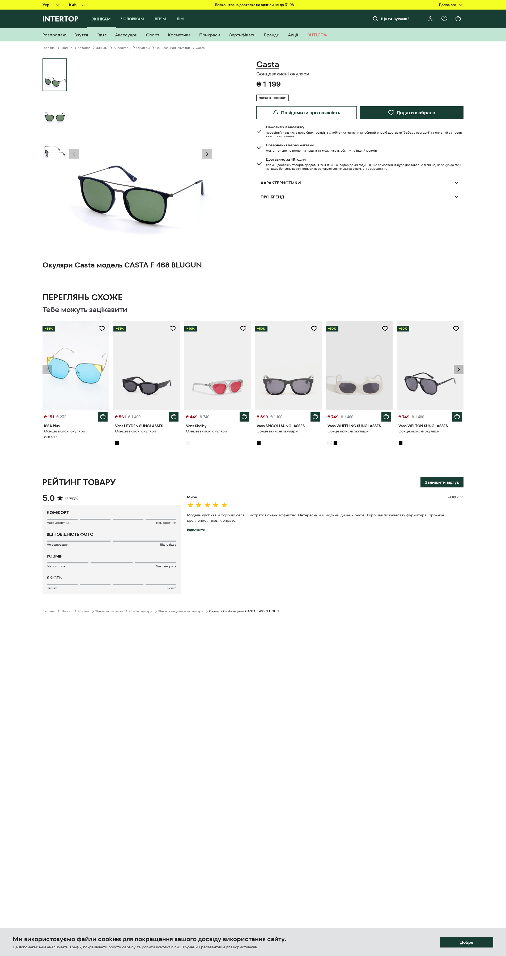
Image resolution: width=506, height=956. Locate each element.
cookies (109, 939)
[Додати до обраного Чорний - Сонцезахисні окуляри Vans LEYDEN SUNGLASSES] (172, 328)
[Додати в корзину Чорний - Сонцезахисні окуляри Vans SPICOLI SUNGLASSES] (315, 417)
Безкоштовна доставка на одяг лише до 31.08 (254, 5)
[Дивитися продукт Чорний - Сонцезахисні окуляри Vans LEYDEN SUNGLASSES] (146, 365)
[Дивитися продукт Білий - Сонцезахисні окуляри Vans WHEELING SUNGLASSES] (359, 365)
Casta (200, 47)
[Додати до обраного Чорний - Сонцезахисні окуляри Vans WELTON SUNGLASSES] (456, 328)
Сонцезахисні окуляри (172, 47)
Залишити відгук (442, 482)
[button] (74, 154)
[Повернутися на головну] (60, 19)
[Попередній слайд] (74, 154)
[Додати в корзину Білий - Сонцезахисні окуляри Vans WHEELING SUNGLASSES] (386, 417)
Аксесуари (121, 47)
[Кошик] (458, 19)
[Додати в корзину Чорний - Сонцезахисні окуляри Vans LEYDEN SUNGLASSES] (173, 417)
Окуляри (143, 47)
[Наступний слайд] (207, 154)
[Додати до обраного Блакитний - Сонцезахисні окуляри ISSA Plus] (101, 328)
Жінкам (102, 47)
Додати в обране (416, 112)
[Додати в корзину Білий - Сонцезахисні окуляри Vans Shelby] (244, 417)
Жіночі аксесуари (109, 611)
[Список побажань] (444, 19)
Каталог (84, 47)
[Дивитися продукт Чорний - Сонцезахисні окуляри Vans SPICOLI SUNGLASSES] (288, 365)
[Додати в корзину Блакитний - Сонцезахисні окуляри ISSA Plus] (103, 417)
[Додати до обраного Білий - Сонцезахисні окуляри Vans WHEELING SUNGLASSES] (385, 328)
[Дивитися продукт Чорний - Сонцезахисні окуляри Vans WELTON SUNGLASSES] (430, 365)
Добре (466, 942)
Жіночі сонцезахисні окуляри (180, 611)
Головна (48, 47)
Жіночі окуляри (140, 611)
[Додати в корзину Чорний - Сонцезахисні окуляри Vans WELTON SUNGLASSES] (457, 417)
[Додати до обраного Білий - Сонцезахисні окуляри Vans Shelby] (243, 328)
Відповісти (196, 530)
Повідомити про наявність (310, 112)
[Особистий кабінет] (430, 19)
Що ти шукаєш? (395, 19)
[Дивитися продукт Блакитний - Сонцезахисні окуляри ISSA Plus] (75, 365)
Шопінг (66, 47)
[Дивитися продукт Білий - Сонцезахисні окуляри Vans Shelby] (217, 365)
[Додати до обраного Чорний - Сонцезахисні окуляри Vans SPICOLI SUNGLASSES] (314, 328)
